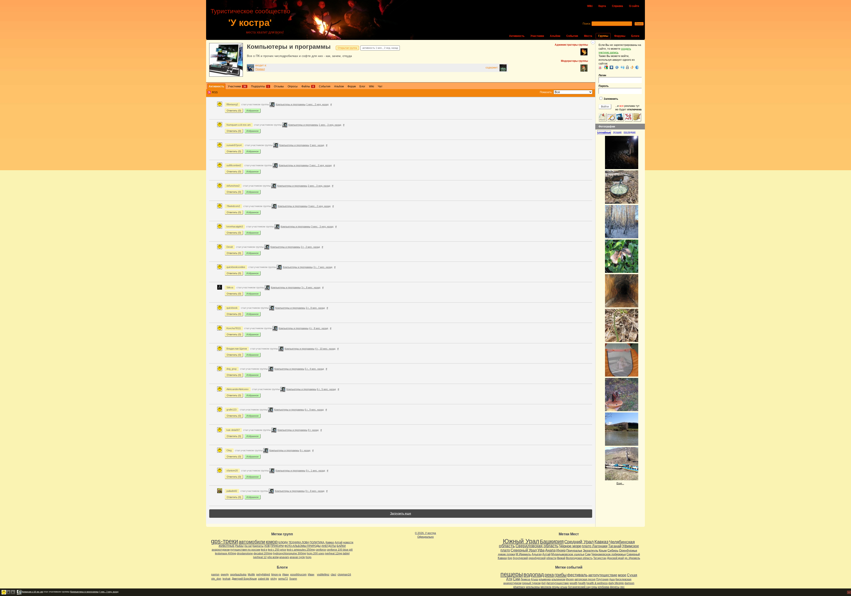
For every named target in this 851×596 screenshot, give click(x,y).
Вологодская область (579, 558)
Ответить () (234, 110)
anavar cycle (297, 557)
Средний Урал (579, 541)
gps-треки (224, 541)
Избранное (252, 110)
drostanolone (245, 553)
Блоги (635, 35)
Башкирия (552, 541)
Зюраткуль (590, 550)
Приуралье (574, 550)
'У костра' (250, 23)
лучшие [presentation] (617, 132)
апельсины (533, 586)
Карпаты (257, 545)
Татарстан (599, 558)
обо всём (273, 557)
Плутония (602, 579)
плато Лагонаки (594, 546)
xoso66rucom (298, 574)
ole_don (216, 578)
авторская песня (584, 579)
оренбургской (537, 558)
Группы (603, 35)
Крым (603, 550)
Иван (285, 574)
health (582, 583)
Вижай (561, 558)
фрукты (614, 586)
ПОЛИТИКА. (317, 542)
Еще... (620, 483)
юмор (272, 541)
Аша (612, 579)
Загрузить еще (400, 513)
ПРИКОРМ (277, 545)
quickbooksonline (235, 267)
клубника (603, 586)
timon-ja (276, 574)
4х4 (543, 583)
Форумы (619, 35)
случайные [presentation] (604, 132)
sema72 (283, 578)
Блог (362, 86)
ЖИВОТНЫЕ (226, 545)
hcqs (308, 557)
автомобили (252, 541)
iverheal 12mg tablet (337, 553)
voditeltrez (323, 574)
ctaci (333, 574)
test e (264, 549)
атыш (563, 586)
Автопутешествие (557, 583)
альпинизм (558, 579)
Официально (425, 536)
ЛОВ (267, 545)
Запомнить (610, 98)
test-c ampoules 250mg (301, 549)
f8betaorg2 (232, 104)
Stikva (229, 287)
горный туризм (531, 583)
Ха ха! (248, 545)
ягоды (556, 586)
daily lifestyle (616, 583)
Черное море (570, 546)
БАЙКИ (341, 545)
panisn (215, 574)
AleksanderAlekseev (237, 389)
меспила (546, 586)
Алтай (338, 542)
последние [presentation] (630, 132)
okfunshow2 (233, 185)
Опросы (293, 86)
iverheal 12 (260, 557)
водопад (533, 574)
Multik (251, 574)
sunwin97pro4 (234, 145)
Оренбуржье (628, 550)
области (551, 558)
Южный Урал (521, 541)
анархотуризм (221, 549)
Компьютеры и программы (289, 46)
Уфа (541, 550)
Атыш (534, 579)
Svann (293, 578)
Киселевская (623, 579)
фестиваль (577, 575)
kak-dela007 (233, 430)
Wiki (589, 6)
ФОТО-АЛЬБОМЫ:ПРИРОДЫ (302, 545)
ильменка (545, 579)
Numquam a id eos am (238, 124)
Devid (229, 247)
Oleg (229, 450)
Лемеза (525, 579)
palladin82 (231, 491)
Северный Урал (524, 550)
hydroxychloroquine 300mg (289, 553)
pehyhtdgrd (263, 574)
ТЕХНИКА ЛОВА (299, 542)
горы (594, 586)
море (622, 575)
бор (509, 558)
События (572, 35)
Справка (617, 6)
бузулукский (520, 558)
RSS (215, 92)
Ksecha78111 (233, 328)
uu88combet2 (233, 165)
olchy (273, 578)
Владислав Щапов (236, 348)
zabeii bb (263, 578)
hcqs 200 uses (315, 553)
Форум (351, 86)
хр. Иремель (632, 558)
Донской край (615, 558)
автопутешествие (602, 575)
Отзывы (279, 86)
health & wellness (597, 583)
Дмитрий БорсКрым (244, 578)
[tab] (605, 132)
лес (622, 586)
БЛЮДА (283, 542)
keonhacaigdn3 (234, 226)
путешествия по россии (245, 549)
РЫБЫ (239, 545)
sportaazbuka (238, 574)
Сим (588, 554)
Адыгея (537, 554)
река (549, 574)
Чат (380, 86)
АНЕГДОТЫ (328, 545)
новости (348, 542)
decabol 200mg (263, 553)
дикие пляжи (506, 554)
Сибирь (612, 550)
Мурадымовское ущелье (567, 554)
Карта (602, 6)
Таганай (614, 546)
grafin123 (231, 409)
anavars (284, 557)
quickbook (232, 308)
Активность (516, 35)
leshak (226, 578)
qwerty (225, 574)
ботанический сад (579, 586)
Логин (602, 75)
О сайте (634, 6)
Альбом (555, 35)
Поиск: (587, 23)
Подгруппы (260, 86)
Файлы (307, 86)
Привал (260, 69)
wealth (574, 583)
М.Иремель (523, 554)
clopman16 (344, 574)
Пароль (604, 86)
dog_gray (231, 368)
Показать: (546, 92)
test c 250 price (277, 549)
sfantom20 (232, 470)
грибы (560, 574)
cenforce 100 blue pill (340, 549)
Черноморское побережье (608, 554)
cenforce (321, 549)
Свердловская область (536, 546)
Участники (537, 35)
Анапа (550, 550)
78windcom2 (233, 206)
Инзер (561, 550)
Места (588, 35)
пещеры (511, 574)
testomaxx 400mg (225, 553)
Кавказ (330, 542)
